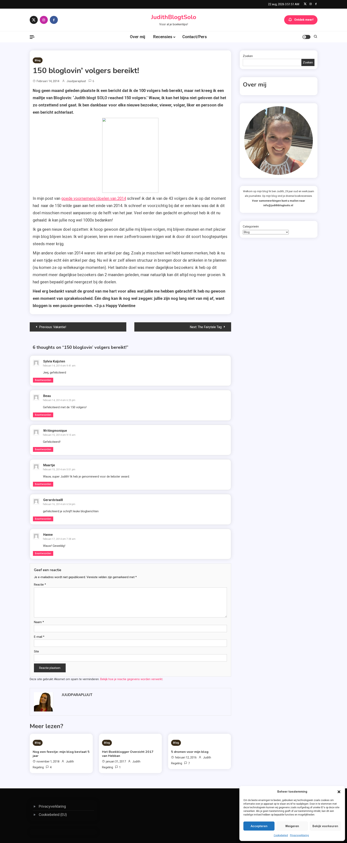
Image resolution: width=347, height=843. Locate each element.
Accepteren (259, 826)
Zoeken (248, 56)
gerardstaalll (53, 500)
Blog (38, 60)
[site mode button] (306, 37)
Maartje (49, 465)
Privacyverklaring (299, 835)
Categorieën (251, 226)
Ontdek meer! (303, 19)
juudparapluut (76, 81)
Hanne (48, 535)
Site (36, 651)
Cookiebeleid (281, 835)
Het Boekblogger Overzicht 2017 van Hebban (127, 754)
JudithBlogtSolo (173, 17)
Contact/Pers (194, 36)
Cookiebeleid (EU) (53, 814)
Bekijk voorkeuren (325, 826)
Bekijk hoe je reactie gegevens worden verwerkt (131, 679)
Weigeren (292, 826)
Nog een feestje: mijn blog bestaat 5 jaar (61, 754)
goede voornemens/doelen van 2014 (93, 198)
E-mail (39, 637)
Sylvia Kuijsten (54, 361)
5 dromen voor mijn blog (189, 752)
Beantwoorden (43, 380)
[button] (339, 792)
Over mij (137, 36)
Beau (47, 396)
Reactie (40, 584)
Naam (39, 622)
